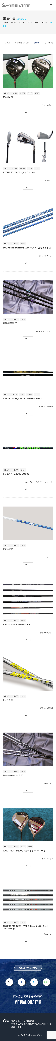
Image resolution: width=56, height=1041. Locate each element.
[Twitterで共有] (9, 985)
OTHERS (49, 42)
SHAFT (37, 42)
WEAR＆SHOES (22, 42)
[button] (51, 5)
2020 (7, 42)
